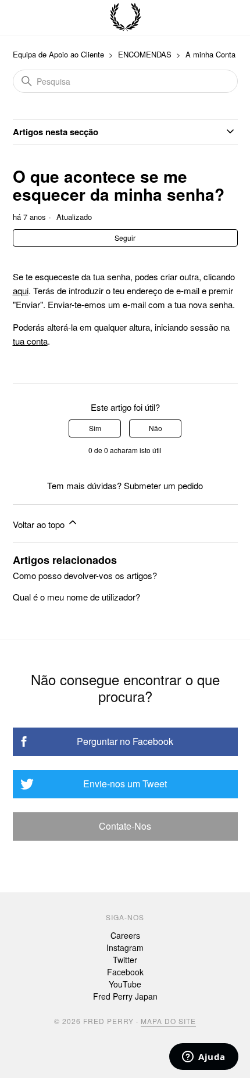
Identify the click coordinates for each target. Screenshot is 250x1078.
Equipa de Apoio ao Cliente (58, 54)
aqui (20, 290)
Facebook (125, 972)
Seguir (125, 238)
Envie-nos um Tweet (125, 783)
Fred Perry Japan (125, 996)
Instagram (125, 947)
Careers (125, 935)
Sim (95, 428)
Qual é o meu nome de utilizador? (76, 597)
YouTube (125, 984)
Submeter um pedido (163, 485)
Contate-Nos (125, 826)
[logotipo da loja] (125, 17)
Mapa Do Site (168, 1021)
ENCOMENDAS (145, 54)
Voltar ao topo (40, 524)
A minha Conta (210, 54)
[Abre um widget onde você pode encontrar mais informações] (203, 1057)
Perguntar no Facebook (125, 741)
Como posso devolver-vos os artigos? (85, 575)
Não (155, 428)
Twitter (125, 959)
